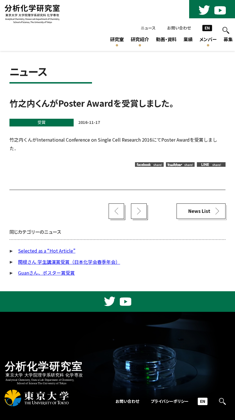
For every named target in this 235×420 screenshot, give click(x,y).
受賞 (42, 122)
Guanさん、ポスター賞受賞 (46, 273)
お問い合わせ (179, 27)
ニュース (148, 27)
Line (211, 164)
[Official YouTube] (220, 10)
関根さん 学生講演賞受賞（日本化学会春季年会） (69, 262)
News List (199, 211)
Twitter (180, 164)
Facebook (149, 164)
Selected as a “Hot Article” (46, 250)
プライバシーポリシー (170, 401)
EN (207, 27)
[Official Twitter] (204, 10)
